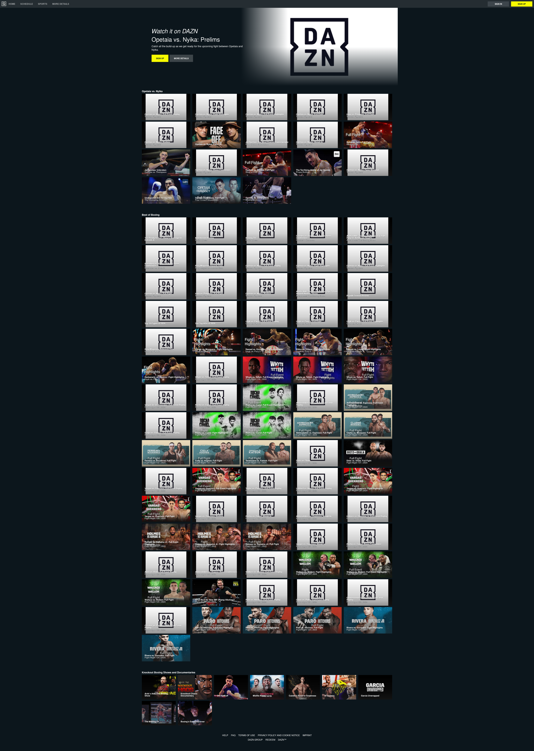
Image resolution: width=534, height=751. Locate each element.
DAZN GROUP (255, 739)
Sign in (498, 4)
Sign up (522, 4)
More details (60, 4)
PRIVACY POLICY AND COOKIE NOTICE (279, 735)
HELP (225, 735)
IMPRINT (307, 735)
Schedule (26, 4)
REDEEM (270, 739)
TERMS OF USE (246, 735)
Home (12, 4)
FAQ (233, 735)
